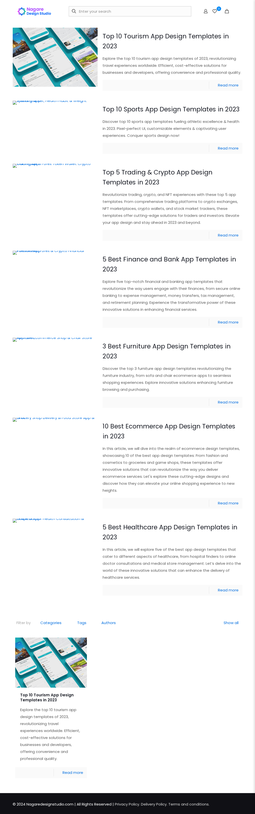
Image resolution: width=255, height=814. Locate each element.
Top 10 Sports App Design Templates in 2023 (171, 109)
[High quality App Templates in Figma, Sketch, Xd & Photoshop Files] (36, 11)
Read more (228, 85)
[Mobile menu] (235, 11)
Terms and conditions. (188, 804)
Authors (108, 622)
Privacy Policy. (128, 804)
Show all (231, 622)
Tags (81, 622)
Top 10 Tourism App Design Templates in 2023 (47, 697)
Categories (51, 622)
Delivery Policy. (154, 804)
